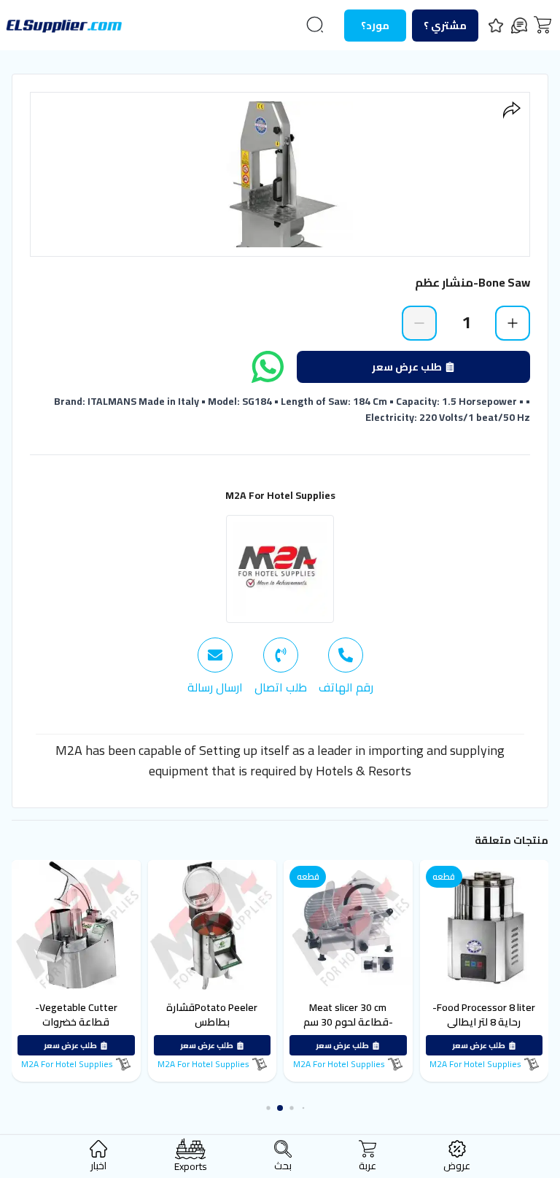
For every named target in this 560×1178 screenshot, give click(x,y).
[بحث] (315, 24)
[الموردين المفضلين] (496, 25)
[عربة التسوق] (542, 24)
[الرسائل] (519, 25)
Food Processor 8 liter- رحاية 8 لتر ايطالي (483, 1014)
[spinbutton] (466, 322)
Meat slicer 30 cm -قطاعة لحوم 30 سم (348, 1014)
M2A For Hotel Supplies (280, 495)
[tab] (346, 667)
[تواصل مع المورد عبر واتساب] (267, 366)
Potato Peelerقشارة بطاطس (211, 1014)
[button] (304, 1108)
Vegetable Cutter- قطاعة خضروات (76, 1014)
